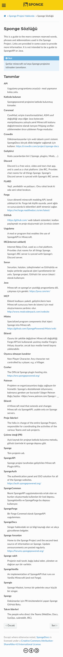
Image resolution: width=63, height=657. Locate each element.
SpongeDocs (42, 637)
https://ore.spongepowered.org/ (23, 376)
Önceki (11, 625)
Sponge (36, 4)
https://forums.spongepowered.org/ (25, 551)
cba (31, 650)
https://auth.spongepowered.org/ (24, 483)
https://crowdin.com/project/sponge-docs (37, 146)
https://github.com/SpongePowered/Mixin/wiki (31, 328)
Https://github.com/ (17, 220)
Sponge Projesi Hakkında (21, 16)
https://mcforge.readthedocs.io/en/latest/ (28, 210)
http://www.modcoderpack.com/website (28, 312)
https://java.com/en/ (39, 291)
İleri (54, 625)
